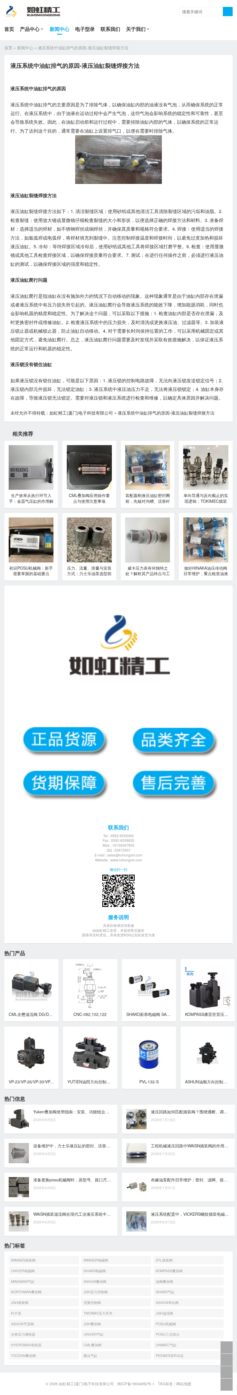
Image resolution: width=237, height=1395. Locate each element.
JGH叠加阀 (92, 1323)
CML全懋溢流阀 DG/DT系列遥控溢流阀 (44, 1014)
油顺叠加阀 (164, 1281)
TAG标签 (165, 1383)
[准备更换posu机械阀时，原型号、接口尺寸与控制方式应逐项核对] (19, 1187)
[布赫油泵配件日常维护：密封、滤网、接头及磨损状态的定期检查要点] (136, 1187)
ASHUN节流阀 (22, 1323)
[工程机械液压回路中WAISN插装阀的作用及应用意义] (136, 1153)
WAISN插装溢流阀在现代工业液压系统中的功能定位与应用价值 (90, 1214)
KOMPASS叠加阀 (169, 1270)
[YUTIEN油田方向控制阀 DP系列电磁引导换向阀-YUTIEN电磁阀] (90, 1053)
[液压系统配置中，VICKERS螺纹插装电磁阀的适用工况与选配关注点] (136, 1221)
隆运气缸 (90, 1355)
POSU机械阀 (166, 1323)
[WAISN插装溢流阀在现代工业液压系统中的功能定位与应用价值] (19, 1221)
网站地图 (183, 1383)
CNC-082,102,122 (90, 1014)
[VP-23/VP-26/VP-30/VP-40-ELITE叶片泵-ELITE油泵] (31, 1053)
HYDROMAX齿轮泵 (26, 1344)
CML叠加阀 (92, 1344)
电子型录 (85, 28)
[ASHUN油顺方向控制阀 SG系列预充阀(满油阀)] (207, 1053)
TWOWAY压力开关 (98, 1313)
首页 (9, 28)
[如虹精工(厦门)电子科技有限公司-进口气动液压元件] (37, 11)
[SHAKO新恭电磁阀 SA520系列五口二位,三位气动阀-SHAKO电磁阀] (149, 986)
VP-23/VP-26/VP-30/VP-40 (32, 1082)
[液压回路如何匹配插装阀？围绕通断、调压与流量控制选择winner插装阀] (136, 1119)
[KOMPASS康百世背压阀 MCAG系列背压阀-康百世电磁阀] (207, 986)
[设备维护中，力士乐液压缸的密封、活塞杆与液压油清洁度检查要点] (19, 1153)
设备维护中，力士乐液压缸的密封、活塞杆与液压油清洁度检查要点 (94, 1146)
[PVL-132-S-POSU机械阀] (149, 1053)
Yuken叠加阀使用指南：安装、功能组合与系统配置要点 (83, 1112)
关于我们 (136, 28)
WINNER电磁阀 (96, 1259)
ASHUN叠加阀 (95, 1281)
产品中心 (30, 28)
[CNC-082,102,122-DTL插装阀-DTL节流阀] (90, 986)
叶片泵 (16, 1313)
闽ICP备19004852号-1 (135, 1383)
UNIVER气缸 (94, 1334)
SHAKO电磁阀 (95, 1270)
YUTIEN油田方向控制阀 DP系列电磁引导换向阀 (110, 1082)
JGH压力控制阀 (96, 1291)
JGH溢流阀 (164, 1313)
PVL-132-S (149, 1082)
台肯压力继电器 (23, 1334)
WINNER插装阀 (23, 1259)
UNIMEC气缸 (166, 1344)
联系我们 (110, 28)
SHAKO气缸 (165, 1291)
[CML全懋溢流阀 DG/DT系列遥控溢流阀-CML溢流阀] (31, 986)
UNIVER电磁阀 (23, 1270)
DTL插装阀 (164, 1259)
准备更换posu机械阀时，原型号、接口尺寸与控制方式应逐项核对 (92, 1180)
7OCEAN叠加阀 (23, 1355)
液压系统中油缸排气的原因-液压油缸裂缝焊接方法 (166, 413)
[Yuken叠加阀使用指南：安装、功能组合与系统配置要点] (19, 1119)
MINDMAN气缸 (23, 1281)
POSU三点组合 (167, 1334)
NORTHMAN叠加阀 (26, 1291)
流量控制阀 (92, 1302)
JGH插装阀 (19, 1302)
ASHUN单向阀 (167, 1302)
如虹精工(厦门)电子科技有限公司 (81, 413)
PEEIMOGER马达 (170, 1355)
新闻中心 (59, 28)
